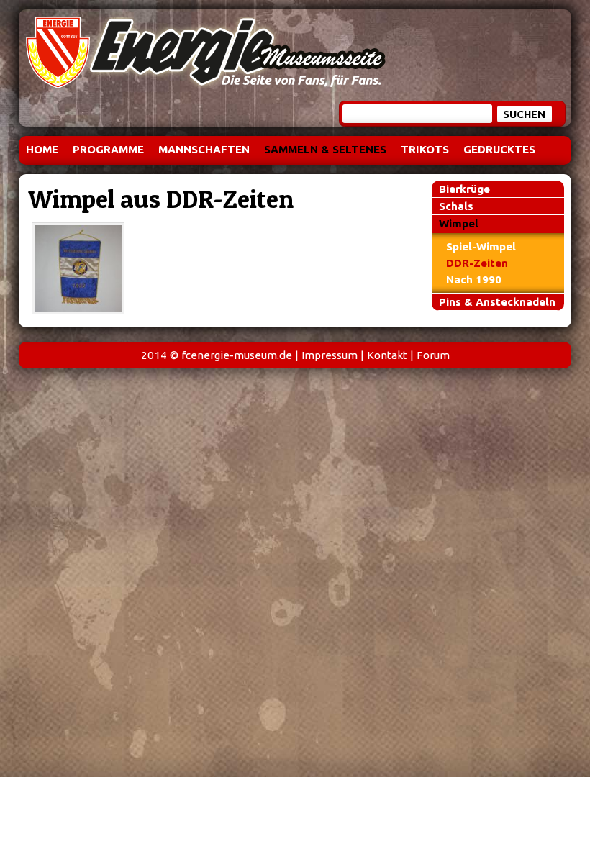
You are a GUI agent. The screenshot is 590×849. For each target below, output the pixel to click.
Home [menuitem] (42, 149)
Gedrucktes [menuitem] (499, 149)
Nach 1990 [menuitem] (474, 279)
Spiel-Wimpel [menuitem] (481, 246)
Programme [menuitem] (108, 149)
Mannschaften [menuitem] (204, 149)
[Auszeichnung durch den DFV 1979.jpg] (78, 268)
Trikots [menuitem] (425, 149)
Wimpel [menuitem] (458, 223)
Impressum (329, 355)
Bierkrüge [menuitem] (464, 189)
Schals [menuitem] (456, 206)
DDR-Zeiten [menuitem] (477, 263)
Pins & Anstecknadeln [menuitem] (497, 302)
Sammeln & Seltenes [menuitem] (325, 149)
